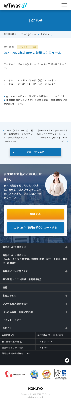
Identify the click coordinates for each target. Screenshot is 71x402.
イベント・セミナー (13, 320)
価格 (5, 287)
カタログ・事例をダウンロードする (35, 227)
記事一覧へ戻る (35, 152)
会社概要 (6, 335)
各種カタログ (10, 295)
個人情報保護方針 (10, 341)
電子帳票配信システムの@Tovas (20, 34)
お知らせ (45, 34)
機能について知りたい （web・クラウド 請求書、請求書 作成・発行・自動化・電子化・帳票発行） (35, 259)
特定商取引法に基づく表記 (50, 335)
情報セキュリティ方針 (12, 347)
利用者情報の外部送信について (17, 353)
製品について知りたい (14, 247)
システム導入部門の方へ (15, 303)
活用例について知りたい (15, 271)
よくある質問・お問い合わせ (18, 311)
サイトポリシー (45, 341)
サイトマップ (43, 347)
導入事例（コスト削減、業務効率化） (23, 279)
